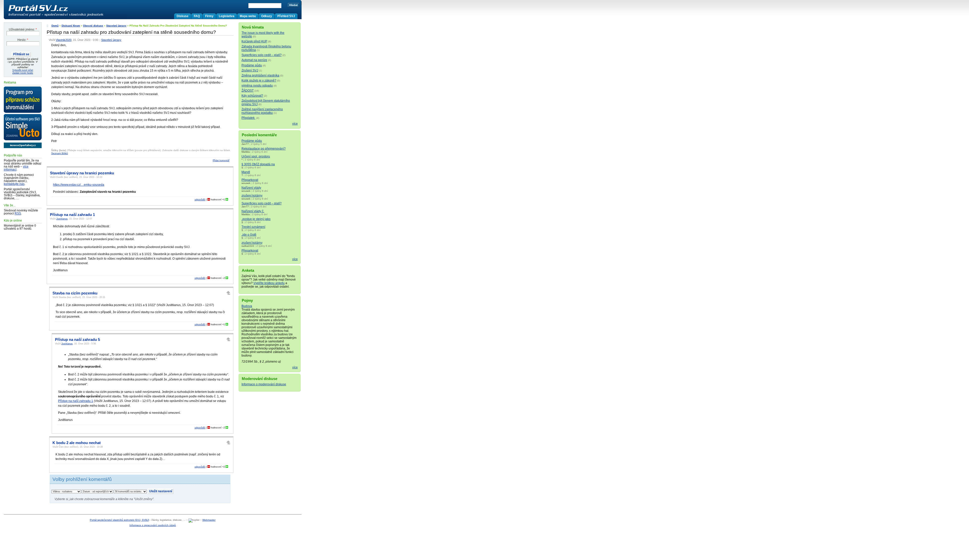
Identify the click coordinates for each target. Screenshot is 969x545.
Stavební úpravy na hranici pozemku (82, 173)
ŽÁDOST (247, 90)
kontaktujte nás (14, 183)
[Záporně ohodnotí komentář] (208, 199)
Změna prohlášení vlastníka (260, 75)
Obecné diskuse (93, 25)
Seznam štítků (59, 153)
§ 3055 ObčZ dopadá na (258, 164)
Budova (246, 306)
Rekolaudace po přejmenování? (263, 148)
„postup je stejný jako (256, 219)
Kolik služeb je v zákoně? (258, 80)
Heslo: (22, 39)
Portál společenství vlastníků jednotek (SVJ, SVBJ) (119, 520)
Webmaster (209, 520)
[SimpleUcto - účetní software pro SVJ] (23, 127)
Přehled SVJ (286, 16)
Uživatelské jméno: (23, 29)
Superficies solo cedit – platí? (261, 55)
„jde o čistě (248, 234)
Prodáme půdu (251, 65)
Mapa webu (248, 16)
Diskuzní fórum (71, 25)
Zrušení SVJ (249, 70)
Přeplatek (248, 118)
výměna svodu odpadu (257, 85)
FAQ (197, 16)
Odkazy (266, 16)
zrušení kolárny (251, 195)
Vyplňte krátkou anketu (269, 283)
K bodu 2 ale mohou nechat (76, 443)
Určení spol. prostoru (255, 156)
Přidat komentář (221, 160)
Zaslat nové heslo (22, 72)
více (295, 123)
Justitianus (62, 218)
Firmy (209, 16)
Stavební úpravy (116, 25)
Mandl (245, 172)
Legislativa (226, 16)
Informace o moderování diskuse (263, 384)
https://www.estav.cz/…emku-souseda (78, 184)
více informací (16, 168)
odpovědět (200, 199)
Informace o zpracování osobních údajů (152, 525)
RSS (18, 213)
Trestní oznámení (253, 227)
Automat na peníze (254, 60)
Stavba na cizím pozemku (74, 293)
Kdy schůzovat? (252, 95)
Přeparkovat (249, 180)
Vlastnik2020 (63, 39)
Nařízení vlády (251, 187)
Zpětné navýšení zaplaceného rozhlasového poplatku (262, 111)
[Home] (66, 16)
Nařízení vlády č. (252, 211)
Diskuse (183, 16)
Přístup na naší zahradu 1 (72, 215)
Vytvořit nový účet (22, 70)
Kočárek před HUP (254, 41)
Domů (55, 25)
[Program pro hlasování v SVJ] (23, 100)
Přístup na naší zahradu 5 (77, 340)
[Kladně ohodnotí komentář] (227, 199)
